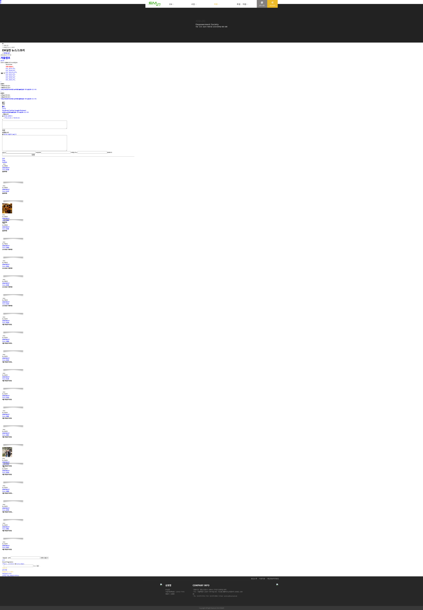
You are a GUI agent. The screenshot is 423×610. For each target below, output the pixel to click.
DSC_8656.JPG (10, 76)
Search (5, 558)
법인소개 (254, 578)
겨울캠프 (5, 58)
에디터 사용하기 (7, 134)
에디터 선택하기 (7, 116)
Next (22, 564)
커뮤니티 (5, 45)
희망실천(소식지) (7, 573)
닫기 (15, 134)
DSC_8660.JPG (10, 80)
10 (18, 564)
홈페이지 (109, 152)
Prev (4, 564)
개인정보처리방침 (273, 578)
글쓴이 (4, 152)
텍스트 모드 (8, 118)
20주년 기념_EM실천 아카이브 (10, 575)
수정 (32, 89)
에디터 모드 (16, 118)
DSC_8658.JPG (10, 78)
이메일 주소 (74, 152)
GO (38, 566)
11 (20, 564)
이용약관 (262, 578)
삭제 (35, 89)
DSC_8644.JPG (10, 70)
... (7, 564)
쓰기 (3, 560)
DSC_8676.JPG (10, 68)
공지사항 (4, 570)
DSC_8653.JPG (10, 74)
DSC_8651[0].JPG (11, 72)
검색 (9, 558)
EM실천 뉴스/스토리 (8, 47)
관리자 (2, 61)
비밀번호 (38, 152)
